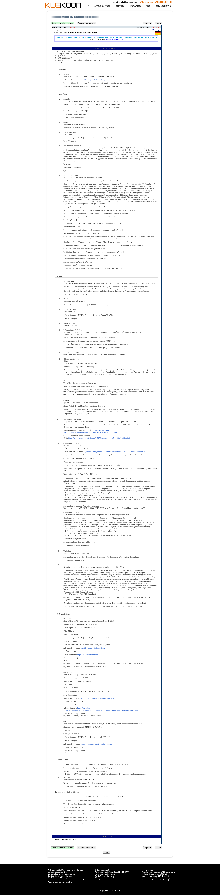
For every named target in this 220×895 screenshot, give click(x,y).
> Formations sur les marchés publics (59, 882)
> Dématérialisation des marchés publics (61, 874)
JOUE (166, 876)
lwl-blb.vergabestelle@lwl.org (93, 80)
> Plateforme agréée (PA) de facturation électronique (65, 870)
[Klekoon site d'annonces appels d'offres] (88, 6)
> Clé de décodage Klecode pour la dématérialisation (65, 878)
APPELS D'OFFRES (102, 6)
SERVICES (120, 6)
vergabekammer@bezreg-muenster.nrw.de (98, 698)
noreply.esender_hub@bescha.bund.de (96, 744)
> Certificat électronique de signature (59, 876)
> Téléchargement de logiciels (104, 874)
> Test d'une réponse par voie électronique (108, 880)
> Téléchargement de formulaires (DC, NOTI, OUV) (111, 872)
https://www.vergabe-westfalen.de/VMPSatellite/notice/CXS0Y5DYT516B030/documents (90, 431)
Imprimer (147, 23)
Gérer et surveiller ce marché (62, 23)
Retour (158, 23)
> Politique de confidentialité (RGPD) (154, 874)
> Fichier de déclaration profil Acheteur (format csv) (158, 880)
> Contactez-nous (147, 870)
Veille (160, 872)
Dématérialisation (169, 872)
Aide (148, 6)
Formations (135, 6)
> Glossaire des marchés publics (105, 878)
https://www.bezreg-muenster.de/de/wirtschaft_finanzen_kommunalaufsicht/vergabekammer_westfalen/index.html (100, 709)
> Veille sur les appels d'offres (57, 872)
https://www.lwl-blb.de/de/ (87, 655)
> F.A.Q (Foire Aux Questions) (104, 876)
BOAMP (160, 876)
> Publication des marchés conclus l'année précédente (66, 880)
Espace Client (163, 6)
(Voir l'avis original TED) (114, 40)
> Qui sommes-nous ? (101, 870)
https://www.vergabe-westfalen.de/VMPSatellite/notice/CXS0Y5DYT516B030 (99, 438)
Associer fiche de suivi (86, 23)
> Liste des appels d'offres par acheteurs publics (157, 878)
